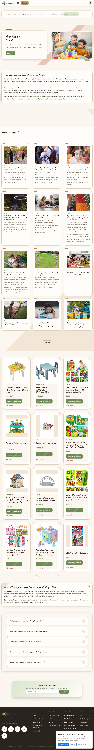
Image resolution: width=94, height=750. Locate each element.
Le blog (51, 722)
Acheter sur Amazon (14, 401)
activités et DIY (39, 97)
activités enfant (51, 600)
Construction (68, 719)
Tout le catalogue (54, 725)
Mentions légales (85, 719)
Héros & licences (54, 715)
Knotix (51, 746)
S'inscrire (64, 692)
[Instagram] (11, 729)
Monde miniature (69, 725)
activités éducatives (66, 600)
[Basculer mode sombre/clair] (18, 3)
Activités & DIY (38, 731)
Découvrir (10, 53)
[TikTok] (4, 736)
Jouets (35, 715)
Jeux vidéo (36, 722)
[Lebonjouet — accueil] (8, 3)
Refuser (73, 744)
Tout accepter (63, 744)
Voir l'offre (9, 406)
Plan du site (83, 722)
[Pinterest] (17, 729)
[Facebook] (4, 729)
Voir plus (47, 342)
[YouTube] (24, 729)
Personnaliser (82, 744)
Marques (51, 719)
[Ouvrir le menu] (90, 3)
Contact (24, 3)
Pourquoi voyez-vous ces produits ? (47, 576)
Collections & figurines (37, 726)
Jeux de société (38, 719)
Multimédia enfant (70, 729)
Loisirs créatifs (68, 722)
